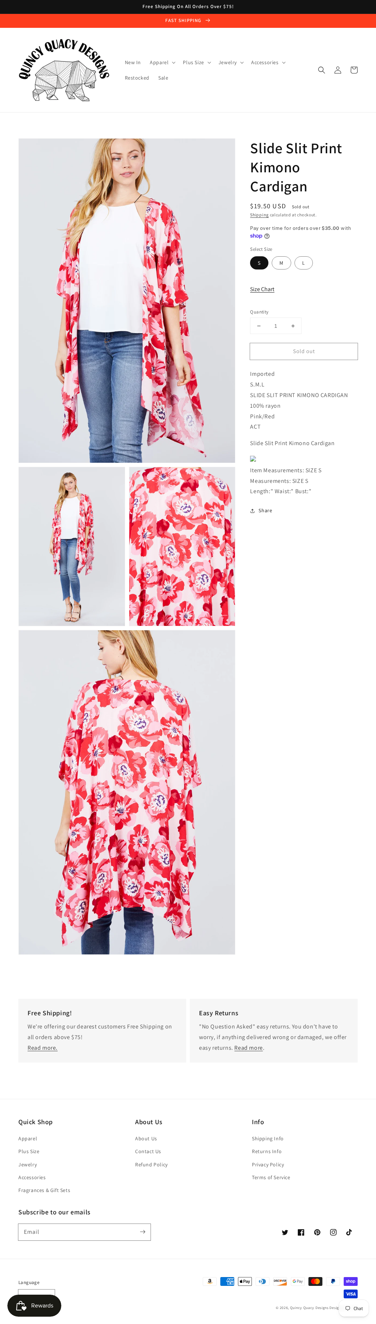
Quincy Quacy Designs (309, 1307)
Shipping (259, 214)
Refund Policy (151, 1164)
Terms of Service (271, 1177)
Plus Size (28, 1151)
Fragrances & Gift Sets (44, 1190)
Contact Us (148, 1151)
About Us (146, 1138)
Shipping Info (268, 1138)
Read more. (43, 1048)
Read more (248, 1048)
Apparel (27, 1138)
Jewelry (27, 1164)
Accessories (32, 1177)
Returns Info (267, 1151)
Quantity (259, 312)
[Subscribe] (142, 1232)
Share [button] (265, 510)
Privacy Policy (268, 1164)
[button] (322, 70)
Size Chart (262, 289)
